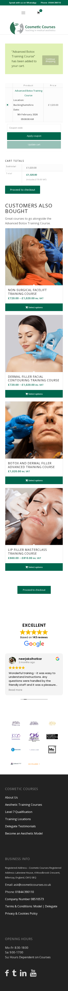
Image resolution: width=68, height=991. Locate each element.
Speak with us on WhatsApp (22, 2)
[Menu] (23, 12)
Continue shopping (50, 60)
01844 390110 (24, 892)
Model (37, 906)
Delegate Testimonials (20, 826)
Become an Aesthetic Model (24, 833)
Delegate (51, 906)
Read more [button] (15, 690)
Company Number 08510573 (24, 899)
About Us (11, 797)
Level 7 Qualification (18, 812)
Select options (35, 307)
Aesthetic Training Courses (23, 805)
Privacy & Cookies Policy (21, 913)
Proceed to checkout (22, 189)
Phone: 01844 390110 (51, 2)
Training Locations (18, 819)
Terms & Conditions (18, 906)
